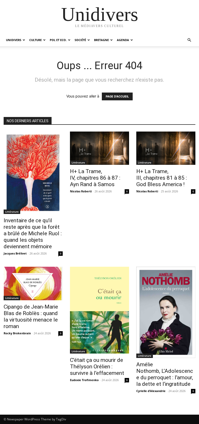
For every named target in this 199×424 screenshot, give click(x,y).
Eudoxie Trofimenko (84, 380)
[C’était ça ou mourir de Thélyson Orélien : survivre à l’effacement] (99, 310)
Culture (35, 40)
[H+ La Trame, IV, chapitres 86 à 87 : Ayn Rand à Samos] (99, 148)
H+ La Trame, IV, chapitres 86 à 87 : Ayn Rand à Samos (95, 177)
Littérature (12, 211)
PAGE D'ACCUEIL (117, 96)
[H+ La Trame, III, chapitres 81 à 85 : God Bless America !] (165, 148)
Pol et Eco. (58, 40)
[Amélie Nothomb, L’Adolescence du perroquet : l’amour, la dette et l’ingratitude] (165, 312)
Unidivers (13, 40)
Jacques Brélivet (15, 253)
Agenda (123, 40)
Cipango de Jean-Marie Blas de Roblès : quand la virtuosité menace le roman (31, 316)
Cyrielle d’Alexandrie (151, 391)
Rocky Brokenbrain (17, 333)
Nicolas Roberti (81, 191)
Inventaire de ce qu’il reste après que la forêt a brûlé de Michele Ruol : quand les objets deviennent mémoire (33, 233)
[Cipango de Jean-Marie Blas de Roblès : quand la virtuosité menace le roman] (33, 283)
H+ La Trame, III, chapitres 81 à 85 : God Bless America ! (161, 177)
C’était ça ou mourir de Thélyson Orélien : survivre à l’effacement (97, 366)
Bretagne (101, 40)
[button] (189, 40)
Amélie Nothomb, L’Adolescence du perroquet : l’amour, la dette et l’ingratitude (164, 374)
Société (80, 40)
